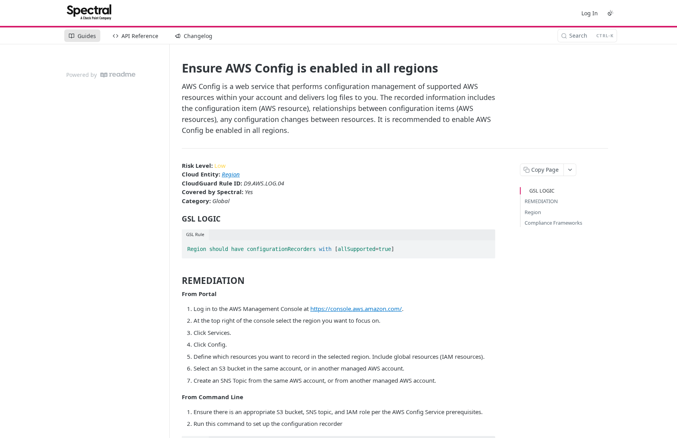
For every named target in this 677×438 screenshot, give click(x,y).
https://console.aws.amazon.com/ (356, 309)
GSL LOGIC (541, 190)
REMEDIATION (541, 201)
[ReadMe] (118, 75)
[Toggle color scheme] (610, 13)
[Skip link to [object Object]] (176, 218)
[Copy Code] (486, 247)
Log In (589, 13)
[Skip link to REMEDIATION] (176, 280)
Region (231, 174)
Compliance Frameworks (553, 222)
